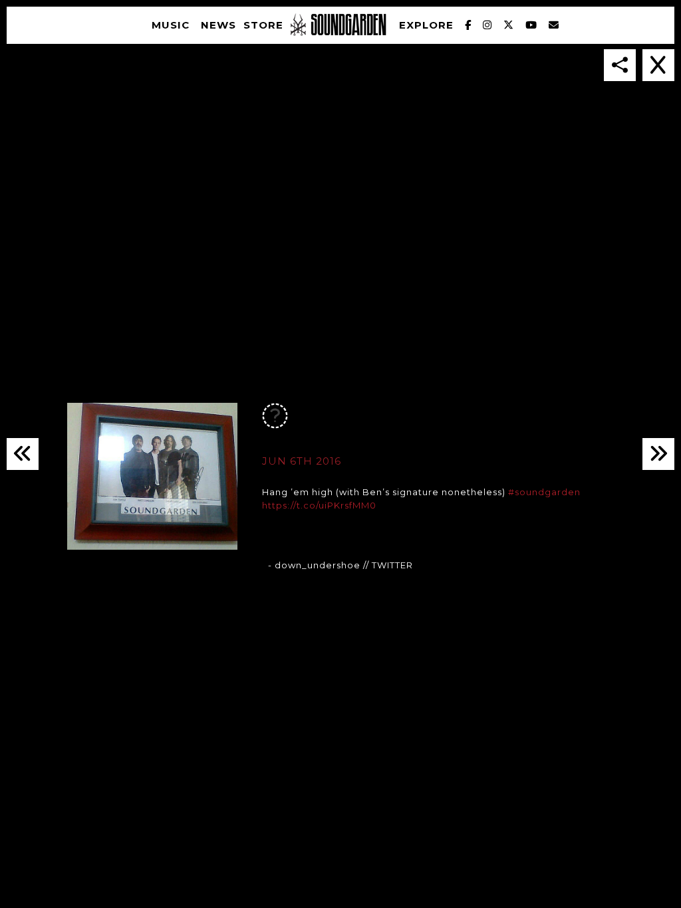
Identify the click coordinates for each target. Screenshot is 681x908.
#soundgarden (544, 492)
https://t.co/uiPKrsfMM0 (319, 505)
